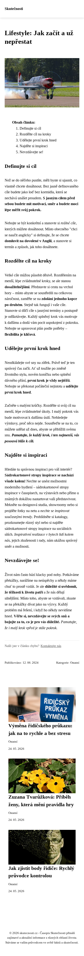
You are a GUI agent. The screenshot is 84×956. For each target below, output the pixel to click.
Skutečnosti (14, 9)
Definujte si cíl (30, 128)
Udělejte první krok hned (38, 140)
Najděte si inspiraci (34, 146)
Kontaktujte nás (51, 646)
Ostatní (74, 662)
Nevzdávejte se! (31, 152)
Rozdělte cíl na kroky (35, 134)
